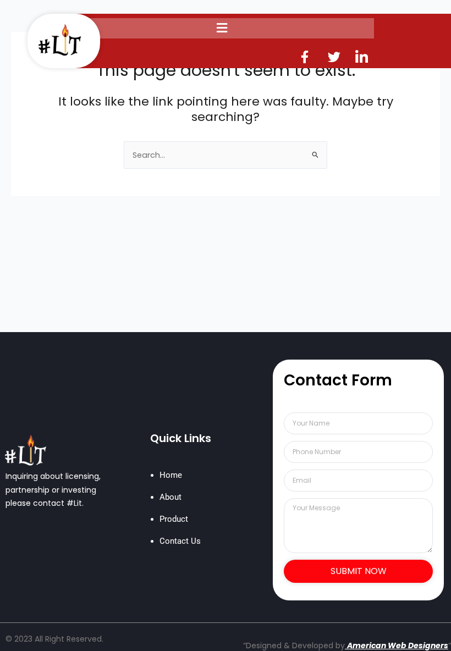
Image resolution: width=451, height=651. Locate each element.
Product (174, 519)
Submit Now (359, 571)
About (171, 497)
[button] (222, 28)
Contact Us (180, 541)
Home (171, 475)
